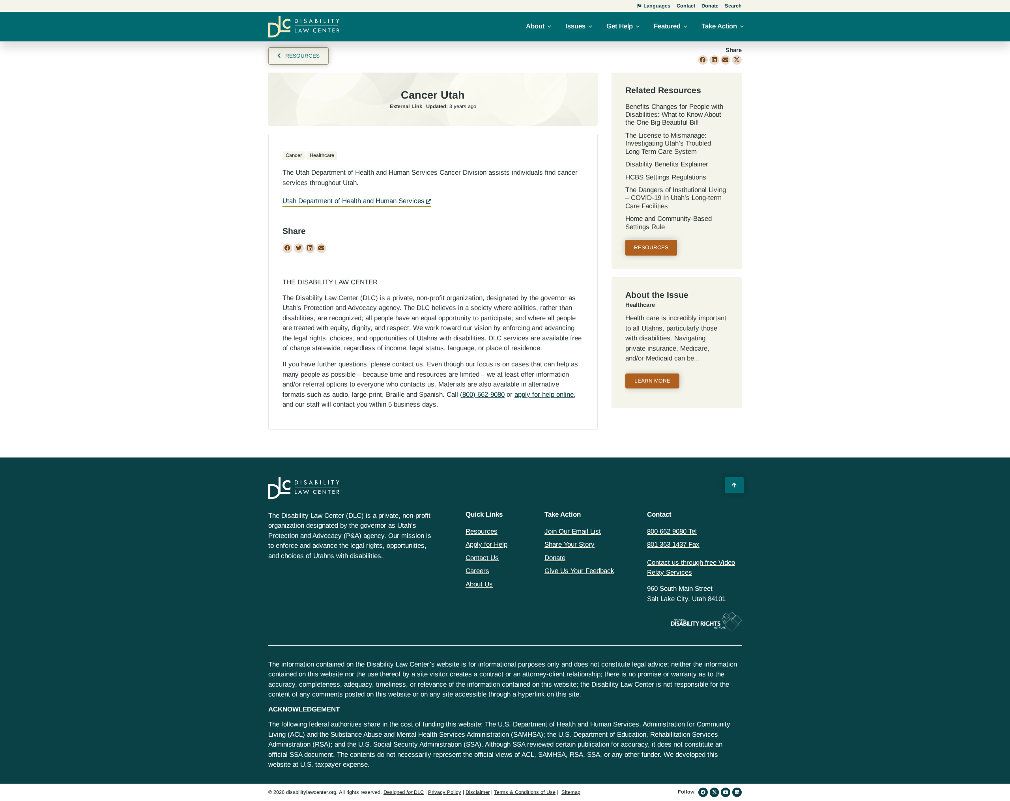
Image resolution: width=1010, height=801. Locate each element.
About (535, 26)
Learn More (652, 381)
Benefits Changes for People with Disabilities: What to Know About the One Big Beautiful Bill (674, 115)
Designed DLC (403, 792)
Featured (667, 26)
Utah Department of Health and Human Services (353, 201)
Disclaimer (478, 792)
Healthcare (640, 305)
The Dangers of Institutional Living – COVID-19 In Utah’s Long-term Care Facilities (675, 198)
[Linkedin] (737, 792)
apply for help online (544, 394)
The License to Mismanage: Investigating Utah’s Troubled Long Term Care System (668, 143)
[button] (703, 60)
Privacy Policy (444, 792)
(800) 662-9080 (482, 394)
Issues (575, 26)
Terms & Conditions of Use (525, 792)
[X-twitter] (714, 792)
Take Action (719, 26)
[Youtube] (725, 792)
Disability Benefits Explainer (666, 164)
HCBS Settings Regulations (665, 177)
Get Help (619, 26)
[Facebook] (703, 792)
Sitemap (570, 792)
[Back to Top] (734, 485)
